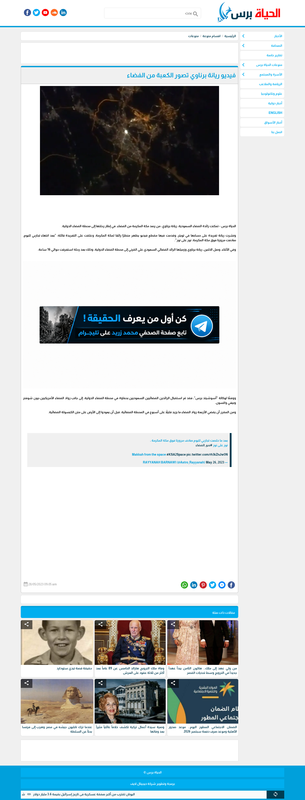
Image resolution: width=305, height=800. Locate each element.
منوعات (193, 36)
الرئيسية (230, 36)
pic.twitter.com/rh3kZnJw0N (207, 454)
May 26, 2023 (215, 462)
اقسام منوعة (212, 36)
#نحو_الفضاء (204, 445)
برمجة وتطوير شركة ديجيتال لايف (152, 783)
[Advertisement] (157, 53)
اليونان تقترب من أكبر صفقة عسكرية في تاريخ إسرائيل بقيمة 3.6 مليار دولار (110, 794)
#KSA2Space (176, 454)
